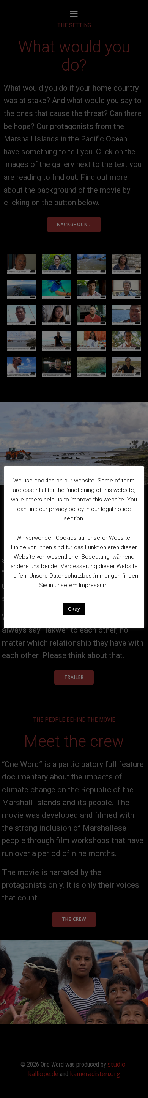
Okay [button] (74, 608)
